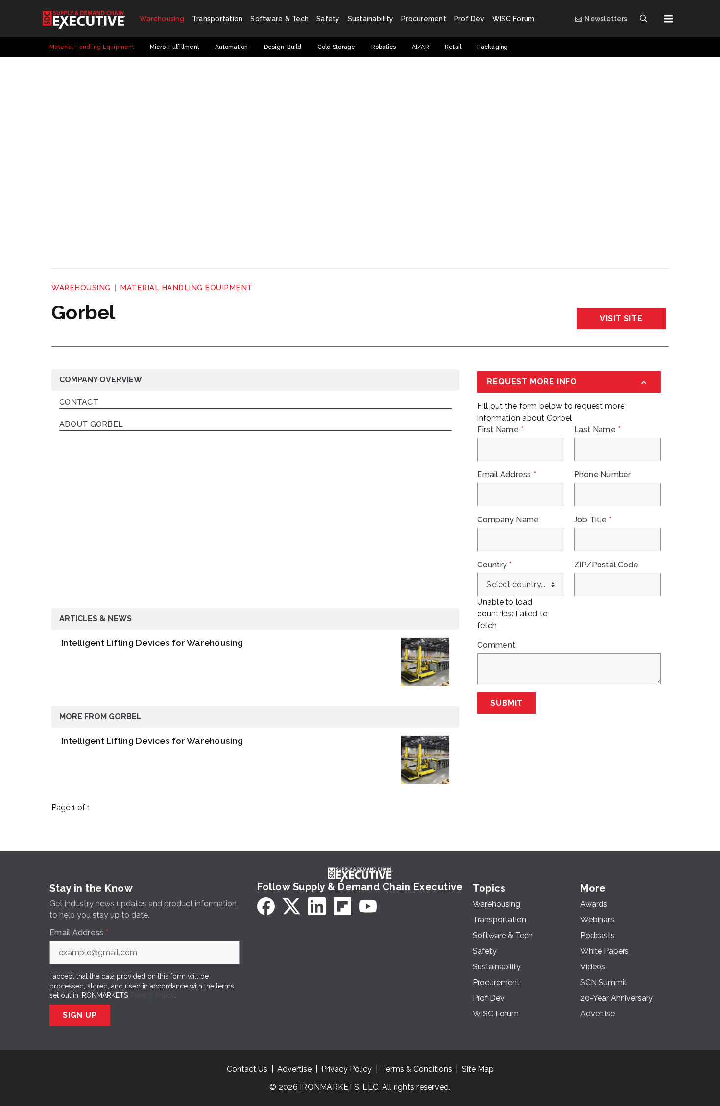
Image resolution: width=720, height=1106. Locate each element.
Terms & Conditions (417, 1069)
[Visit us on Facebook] (266, 906)
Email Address (506, 475)
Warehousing (81, 287)
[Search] (643, 18)
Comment (496, 645)
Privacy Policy (152, 995)
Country (494, 565)
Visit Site (621, 318)
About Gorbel (91, 425)
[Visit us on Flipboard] (342, 906)
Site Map (478, 1069)
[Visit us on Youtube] (368, 906)
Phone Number (602, 475)
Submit (506, 702)
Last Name (597, 430)
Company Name (508, 520)
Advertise (294, 1069)
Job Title (593, 520)
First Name (500, 430)
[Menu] (668, 18)
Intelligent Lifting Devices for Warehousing (152, 642)
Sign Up (80, 1015)
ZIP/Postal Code (606, 565)
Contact (78, 403)
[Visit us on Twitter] (291, 906)
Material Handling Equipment (186, 287)
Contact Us (247, 1069)
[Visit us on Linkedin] (317, 906)
